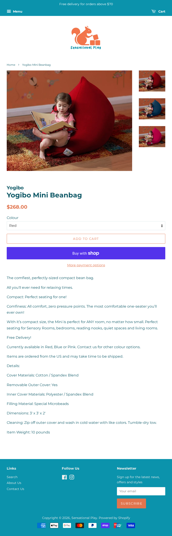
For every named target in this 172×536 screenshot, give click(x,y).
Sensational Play (84, 518)
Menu (17, 11)
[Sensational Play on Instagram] (71, 478)
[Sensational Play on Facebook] (64, 478)
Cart (161, 11)
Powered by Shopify (114, 518)
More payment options (86, 265)
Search (12, 477)
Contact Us (15, 489)
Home (11, 64)
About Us (14, 483)
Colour (12, 218)
